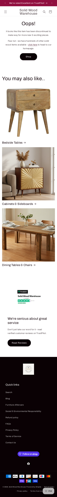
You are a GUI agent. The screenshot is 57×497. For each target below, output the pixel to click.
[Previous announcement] (5, 3)
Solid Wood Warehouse (17, 487)
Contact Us (11, 443)
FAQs (8, 424)
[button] (5, 12)
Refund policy (12, 418)
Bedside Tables (12, 142)
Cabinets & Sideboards (17, 203)
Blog (8, 399)
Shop (28, 57)
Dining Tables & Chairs (17, 265)
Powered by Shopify (33, 487)
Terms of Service (13, 436)
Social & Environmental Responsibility (23, 411)
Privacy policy (22, 491)
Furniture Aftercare (15, 405)
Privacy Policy (12, 430)
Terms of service (36, 491)
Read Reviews (19, 343)
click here (32, 45)
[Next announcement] (52, 3)
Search (9, 392)
